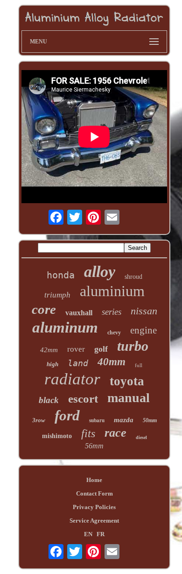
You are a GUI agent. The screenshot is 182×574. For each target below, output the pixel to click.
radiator (72, 379)
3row (38, 420)
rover (76, 349)
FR (101, 534)
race (115, 432)
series (111, 312)
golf (101, 349)
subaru (97, 420)
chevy (114, 332)
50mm (150, 420)
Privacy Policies (94, 506)
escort (83, 398)
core (44, 309)
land (78, 363)
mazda (123, 420)
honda (61, 275)
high (52, 364)
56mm (94, 446)
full (138, 365)
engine (143, 330)
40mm (112, 362)
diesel (141, 437)
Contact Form (94, 493)
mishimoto (57, 435)
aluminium (112, 291)
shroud (133, 276)
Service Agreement (94, 520)
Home (94, 479)
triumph (57, 295)
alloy (99, 271)
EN (88, 534)
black (49, 400)
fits (88, 433)
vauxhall (78, 313)
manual (128, 397)
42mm (49, 350)
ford (67, 415)
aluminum (65, 327)
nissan (144, 311)
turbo (132, 346)
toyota (127, 381)
